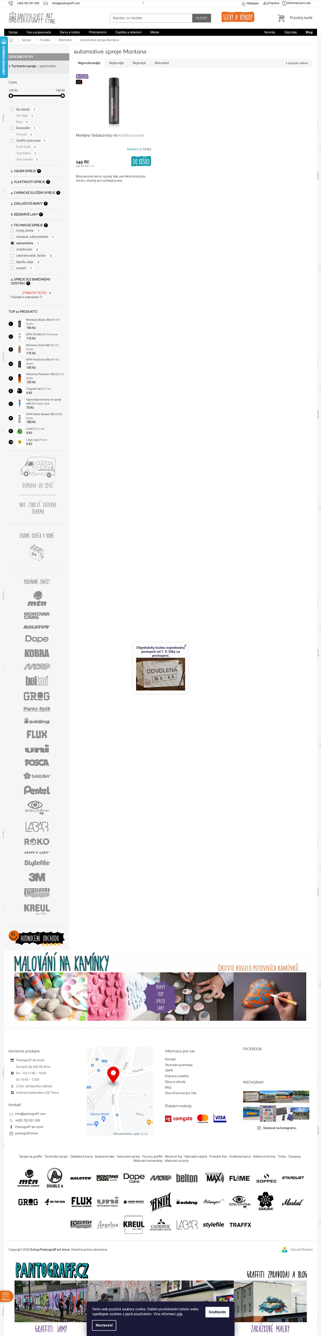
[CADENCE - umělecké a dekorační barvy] (160, 1224)
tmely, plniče (27, 230)
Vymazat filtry (34, 293)
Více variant (27, 159)
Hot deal (24, 115)
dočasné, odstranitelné (35, 237)
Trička (282, 1156)
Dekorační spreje (128, 1156)
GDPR (169, 1070)
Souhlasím (217, 1312)
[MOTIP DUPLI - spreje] (161, 1177)
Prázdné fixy (218, 1156)
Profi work (26, 147)
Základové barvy (81, 1156)
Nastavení (104, 1325)
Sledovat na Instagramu (279, 1128)
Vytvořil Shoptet (301, 1249)
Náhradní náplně (196, 1156)
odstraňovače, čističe (34, 255)
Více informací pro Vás (180, 1093)
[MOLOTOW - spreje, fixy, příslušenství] (81, 1178)
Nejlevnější (116, 63)
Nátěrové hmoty (264, 1156)
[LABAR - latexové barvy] (187, 1224)
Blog (168, 1087)
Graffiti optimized (31, 140)
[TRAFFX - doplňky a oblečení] (240, 1224)
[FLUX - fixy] (81, 1201)
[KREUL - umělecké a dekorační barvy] (134, 1224)
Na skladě (26, 109)
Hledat (202, 18)
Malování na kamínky (148, 1160)
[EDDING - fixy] (187, 1201)
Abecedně (162, 63)
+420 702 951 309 (27, 1120)
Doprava (273, 3)
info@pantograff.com (30, 1114)
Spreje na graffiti (30, 1156)
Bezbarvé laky (105, 1156)
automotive (48, 66)
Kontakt (170, 1059)
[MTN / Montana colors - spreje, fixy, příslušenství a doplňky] (28, 1177)
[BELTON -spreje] (187, 1177)
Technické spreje (56, 1156)
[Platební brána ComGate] (195, 1118)
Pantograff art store (29, 1127)
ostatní (24, 268)
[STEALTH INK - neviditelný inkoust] (240, 1201)
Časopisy (294, 1156)
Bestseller (26, 128)
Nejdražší (139, 63)
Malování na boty (177, 1160)
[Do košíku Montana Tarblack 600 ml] (141, 161)
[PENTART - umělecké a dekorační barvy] (81, 1224)
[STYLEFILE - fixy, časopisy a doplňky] (214, 1224)
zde (179, 1314)
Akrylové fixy (173, 1156)
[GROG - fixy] (28, 1201)
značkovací (27, 249)
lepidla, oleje (27, 262)
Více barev (26, 153)
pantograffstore (26, 1133)
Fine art (24, 134)
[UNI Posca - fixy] (108, 1201)
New (22, 122)
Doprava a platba (177, 1076)
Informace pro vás (298, 3)
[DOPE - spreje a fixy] (134, 1177)
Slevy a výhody (175, 1082)
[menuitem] (13, 32)
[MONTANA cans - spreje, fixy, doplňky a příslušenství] (108, 1177)
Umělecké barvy (240, 1156)
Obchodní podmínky (179, 1065)
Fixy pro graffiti (152, 1156)
